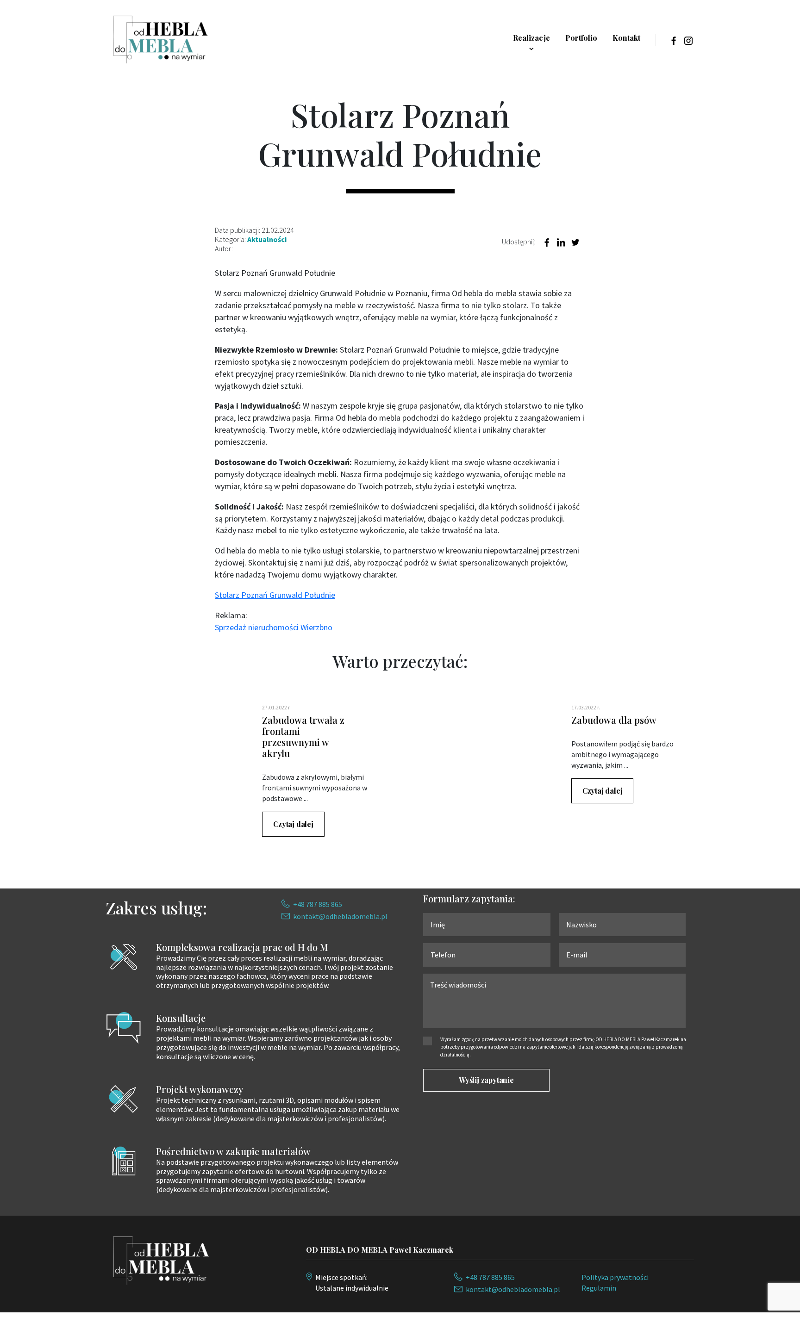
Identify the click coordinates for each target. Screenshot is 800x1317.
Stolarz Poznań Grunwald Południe (275, 595)
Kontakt (626, 38)
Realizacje (531, 38)
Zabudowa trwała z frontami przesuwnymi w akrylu (303, 736)
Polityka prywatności (615, 1277)
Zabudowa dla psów (613, 720)
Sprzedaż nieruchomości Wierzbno (273, 627)
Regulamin (598, 1287)
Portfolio (581, 38)
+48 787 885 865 (317, 904)
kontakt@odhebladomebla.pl (340, 916)
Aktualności (267, 239)
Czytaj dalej (293, 824)
